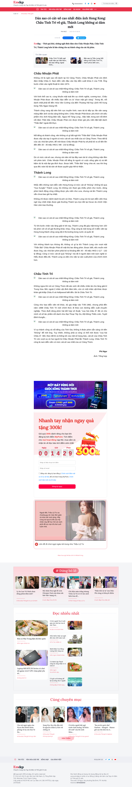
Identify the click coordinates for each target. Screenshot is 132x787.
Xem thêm (66, 738)
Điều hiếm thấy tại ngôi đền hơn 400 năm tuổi (58, 637)
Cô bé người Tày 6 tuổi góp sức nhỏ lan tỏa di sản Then (57, 623)
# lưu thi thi (53, 600)
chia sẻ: (57, 38)
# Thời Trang (72, 600)
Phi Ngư (64, 31)
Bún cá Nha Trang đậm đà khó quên (31, 639)
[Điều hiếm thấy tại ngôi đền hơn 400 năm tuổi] (75, 639)
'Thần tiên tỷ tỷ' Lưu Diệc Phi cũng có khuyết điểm (104, 592)
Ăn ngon (76, 9)
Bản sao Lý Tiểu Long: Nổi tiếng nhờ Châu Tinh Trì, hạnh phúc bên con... (93, 60)
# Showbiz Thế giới (22, 600)
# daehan (109, 734)
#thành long (79, 555)
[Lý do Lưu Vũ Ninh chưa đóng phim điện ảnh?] (27, 582)
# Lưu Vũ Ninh (33, 600)
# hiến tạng (60, 685)
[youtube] (94, 3)
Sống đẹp (67, 9)
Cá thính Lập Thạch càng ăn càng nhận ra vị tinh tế (58, 664)
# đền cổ (58, 642)
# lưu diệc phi (106, 600)
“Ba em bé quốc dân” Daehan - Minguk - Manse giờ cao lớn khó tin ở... (104, 727)
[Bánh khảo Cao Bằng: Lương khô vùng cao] (75, 652)
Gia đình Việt (87, 9)
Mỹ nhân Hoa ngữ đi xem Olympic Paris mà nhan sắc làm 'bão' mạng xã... (53, 593)
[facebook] (85, 3)
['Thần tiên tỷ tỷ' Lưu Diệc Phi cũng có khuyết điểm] (105, 582)
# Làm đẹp (46, 600)
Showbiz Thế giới (27, 14)
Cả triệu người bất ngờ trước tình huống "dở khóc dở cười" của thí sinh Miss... (79, 728)
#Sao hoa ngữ (62, 555)
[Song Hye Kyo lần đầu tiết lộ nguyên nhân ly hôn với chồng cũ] (53, 714)
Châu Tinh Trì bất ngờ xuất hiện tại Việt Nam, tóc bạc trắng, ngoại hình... (57, 61)
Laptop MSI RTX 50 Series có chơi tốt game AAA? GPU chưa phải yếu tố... (31, 670)
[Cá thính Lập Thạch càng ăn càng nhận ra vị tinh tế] (75, 667)
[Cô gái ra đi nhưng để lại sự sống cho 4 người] (75, 681)
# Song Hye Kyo (48, 736)
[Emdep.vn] (19, 2)
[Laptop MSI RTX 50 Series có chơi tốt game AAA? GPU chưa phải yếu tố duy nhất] (32, 658)
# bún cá (26, 643)
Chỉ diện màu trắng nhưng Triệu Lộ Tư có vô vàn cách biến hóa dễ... (79, 593)
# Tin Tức (52, 642)
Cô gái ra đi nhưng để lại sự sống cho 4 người (57, 680)
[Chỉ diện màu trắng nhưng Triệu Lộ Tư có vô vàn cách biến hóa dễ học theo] (79, 582)
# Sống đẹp (53, 685)
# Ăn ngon (20, 643)
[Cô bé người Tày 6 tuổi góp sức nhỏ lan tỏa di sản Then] (75, 625)
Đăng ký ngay (57, 486)
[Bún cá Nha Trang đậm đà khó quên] (32, 628)
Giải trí (15, 14)
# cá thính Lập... (55, 672)
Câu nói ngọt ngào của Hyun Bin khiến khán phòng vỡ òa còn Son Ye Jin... (26, 728)
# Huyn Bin (32, 736)
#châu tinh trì (71, 555)
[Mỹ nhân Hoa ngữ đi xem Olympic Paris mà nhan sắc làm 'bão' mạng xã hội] (53, 582)
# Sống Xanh (21, 678)
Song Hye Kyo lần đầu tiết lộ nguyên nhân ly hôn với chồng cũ (53, 727)
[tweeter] (88, 3)
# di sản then (59, 629)
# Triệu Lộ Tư (81, 600)
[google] (91, 3)
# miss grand (85, 736)
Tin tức (44, 9)
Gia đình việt (56, 759)
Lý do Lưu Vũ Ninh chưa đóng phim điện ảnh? (26, 592)
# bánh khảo (61, 655)
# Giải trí (52, 629)
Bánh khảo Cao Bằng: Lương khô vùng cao (57, 650)
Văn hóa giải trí (55, 9)
